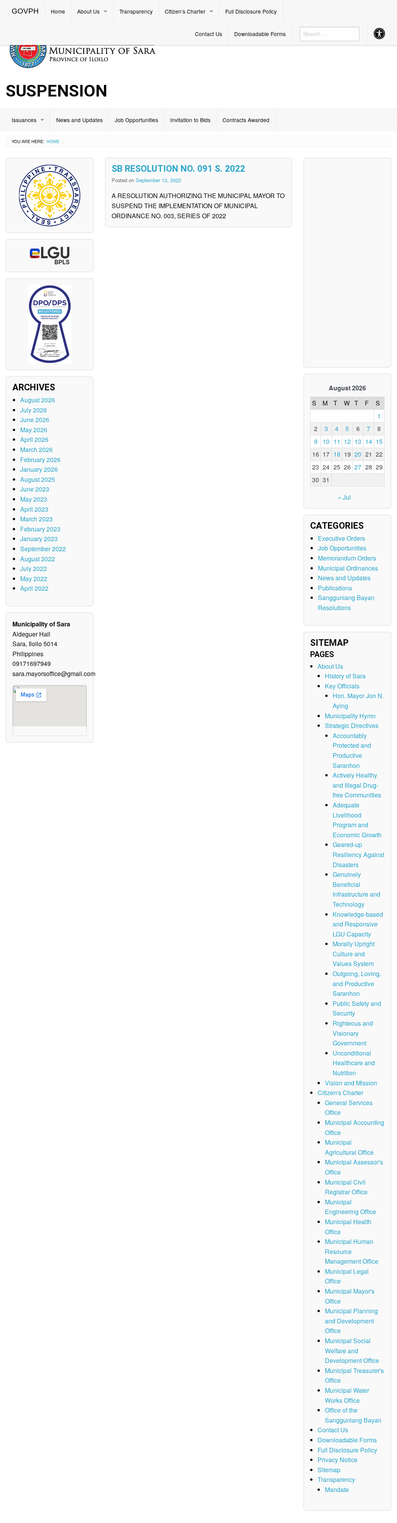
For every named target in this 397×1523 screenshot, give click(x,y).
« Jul (344, 497)
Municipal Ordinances (348, 568)
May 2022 (33, 578)
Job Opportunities (136, 120)
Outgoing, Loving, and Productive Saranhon (357, 983)
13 (357, 441)
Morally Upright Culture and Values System (354, 953)
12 (347, 441)
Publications (335, 587)
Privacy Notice (337, 1459)
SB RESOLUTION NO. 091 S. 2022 (178, 169)
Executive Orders (341, 538)
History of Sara (345, 675)
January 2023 (39, 538)
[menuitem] (25, 11)
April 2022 (34, 588)
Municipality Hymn (350, 715)
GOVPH (25, 11)
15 (379, 441)
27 (357, 466)
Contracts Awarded (246, 120)
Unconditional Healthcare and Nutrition (354, 1063)
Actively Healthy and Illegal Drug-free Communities (357, 785)
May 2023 (33, 499)
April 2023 (34, 509)
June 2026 (34, 419)
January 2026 (39, 469)
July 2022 (33, 568)
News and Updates (79, 120)
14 (368, 441)
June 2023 (34, 489)
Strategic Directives (351, 725)
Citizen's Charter (340, 1092)
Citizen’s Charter (185, 11)
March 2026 (36, 449)
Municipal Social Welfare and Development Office (352, 1350)
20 (357, 454)
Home (58, 11)
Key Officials (342, 685)
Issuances (24, 120)
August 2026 (37, 399)
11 (336, 441)
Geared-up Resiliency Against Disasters (358, 854)
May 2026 (33, 429)
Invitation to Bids (190, 120)
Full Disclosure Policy (251, 11)
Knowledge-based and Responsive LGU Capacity (358, 924)
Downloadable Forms (260, 34)
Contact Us (208, 34)
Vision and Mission (351, 1082)
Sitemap (329, 1469)
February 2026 (40, 459)
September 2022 (43, 548)
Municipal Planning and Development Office (351, 1320)
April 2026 (34, 439)
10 (326, 441)
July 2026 (33, 409)
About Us (88, 11)
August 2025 (37, 479)
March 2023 (36, 518)
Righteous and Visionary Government (353, 1033)
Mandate (337, 1489)
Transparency (136, 11)
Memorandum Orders (347, 558)
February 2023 (40, 528)
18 (336, 454)
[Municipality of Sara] (93, 48)
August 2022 (37, 558)
